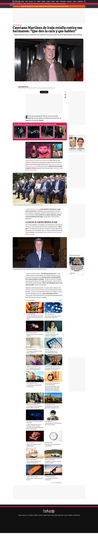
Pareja (31, 515)
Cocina (40, 515)
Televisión (19, 3)
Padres (36, 515)
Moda (20, 515)
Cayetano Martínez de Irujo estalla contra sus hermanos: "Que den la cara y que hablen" (44, 3)
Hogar (45, 515)
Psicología (54, 515)
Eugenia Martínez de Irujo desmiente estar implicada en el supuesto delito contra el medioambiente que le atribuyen (48, 35)
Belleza (24, 515)
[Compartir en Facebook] (65, 95)
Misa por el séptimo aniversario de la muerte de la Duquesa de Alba (37, 124)
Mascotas (61, 515)
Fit (28, 515)
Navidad (70, 515)
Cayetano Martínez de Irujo (32, 209)
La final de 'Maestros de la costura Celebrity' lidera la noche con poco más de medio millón (41, 6)
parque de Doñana (31, 170)
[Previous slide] (71, 265)
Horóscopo (76, 515)
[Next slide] (82, 265)
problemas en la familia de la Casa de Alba (38, 160)
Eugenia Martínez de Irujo (49, 232)
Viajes (66, 515)
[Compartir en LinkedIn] (65, 97)
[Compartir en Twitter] (65, 92)
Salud (49, 515)
